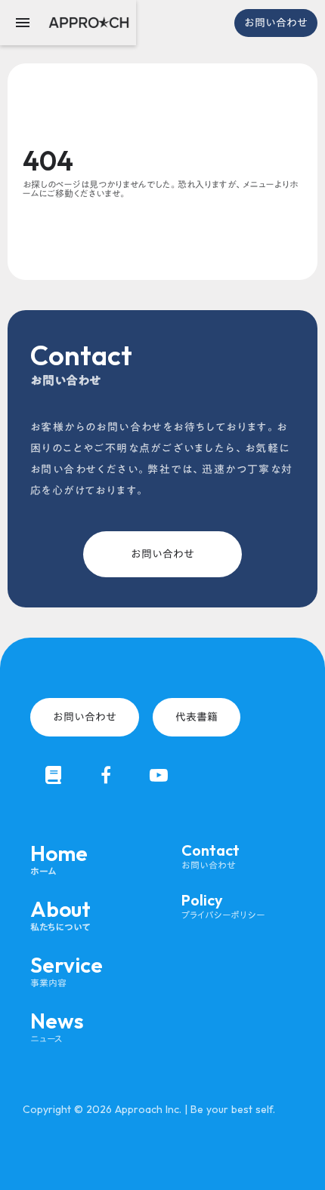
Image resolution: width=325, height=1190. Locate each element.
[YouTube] (158, 775)
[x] (53, 775)
